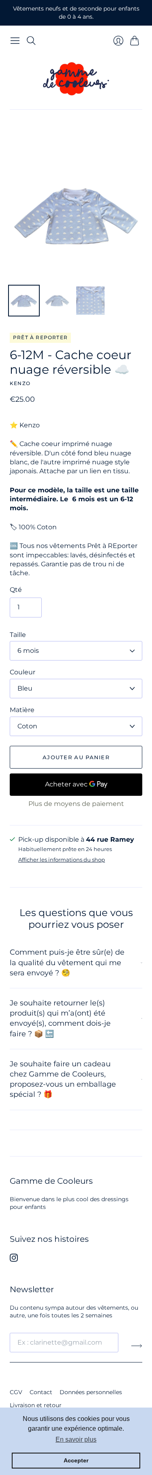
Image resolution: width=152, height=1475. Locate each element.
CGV (16, 1392)
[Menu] (15, 40)
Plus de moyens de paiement (76, 804)
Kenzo (20, 383)
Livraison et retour (36, 1405)
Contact (41, 1392)
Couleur (22, 672)
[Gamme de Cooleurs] (76, 78)
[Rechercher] (31, 40)
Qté (16, 589)
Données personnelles (91, 1392)
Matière (22, 710)
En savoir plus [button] (76, 1439)
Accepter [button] (76, 1460)
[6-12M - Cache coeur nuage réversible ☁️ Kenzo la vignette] (24, 300)
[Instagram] (14, 1259)
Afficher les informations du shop (61, 860)
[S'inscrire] (136, 1346)
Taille (18, 635)
